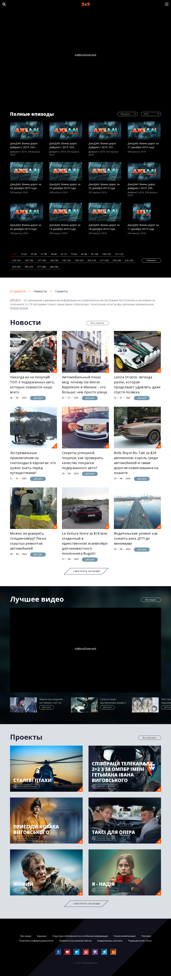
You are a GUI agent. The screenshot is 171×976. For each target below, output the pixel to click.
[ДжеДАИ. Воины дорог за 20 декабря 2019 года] (26, 212)
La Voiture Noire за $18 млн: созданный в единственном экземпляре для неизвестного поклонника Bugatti (85, 543)
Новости (40, 291)
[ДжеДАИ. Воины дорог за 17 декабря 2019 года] (144, 212)
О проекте (18, 291)
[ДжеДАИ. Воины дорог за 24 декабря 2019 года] (66, 171)
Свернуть (151, 260)
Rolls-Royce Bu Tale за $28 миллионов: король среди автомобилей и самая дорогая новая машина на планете (136, 463)
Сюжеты (61, 291)
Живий (23, 884)
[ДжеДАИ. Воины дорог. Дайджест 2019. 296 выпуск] (144, 171)
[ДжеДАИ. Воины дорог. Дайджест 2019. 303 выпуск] (66, 130)
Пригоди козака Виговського (36, 829)
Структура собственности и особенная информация (80, 935)
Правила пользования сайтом (75, 940)
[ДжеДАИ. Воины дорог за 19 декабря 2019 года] (66, 212)
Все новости (97, 323)
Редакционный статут (140, 940)
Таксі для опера (113, 832)
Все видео (150, 599)
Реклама (146, 935)
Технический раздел (125, 935)
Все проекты (149, 737)
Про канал (25, 935)
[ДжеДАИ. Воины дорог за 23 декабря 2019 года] (105, 171)
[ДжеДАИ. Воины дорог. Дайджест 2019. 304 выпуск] (26, 130)
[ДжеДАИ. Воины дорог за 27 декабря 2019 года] (144, 130)
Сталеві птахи (32, 780)
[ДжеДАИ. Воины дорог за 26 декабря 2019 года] (26, 171)
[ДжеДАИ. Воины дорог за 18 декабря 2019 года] (105, 212)
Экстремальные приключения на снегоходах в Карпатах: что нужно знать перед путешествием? (33, 463)
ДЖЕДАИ (37, 398)
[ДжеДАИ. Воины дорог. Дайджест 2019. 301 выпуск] (105, 130)
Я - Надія (103, 884)
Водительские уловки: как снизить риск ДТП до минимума (136, 538)
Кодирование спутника (109, 940)
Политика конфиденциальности (36, 940)
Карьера (41, 935)
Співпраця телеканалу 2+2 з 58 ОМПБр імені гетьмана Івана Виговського (122, 772)
